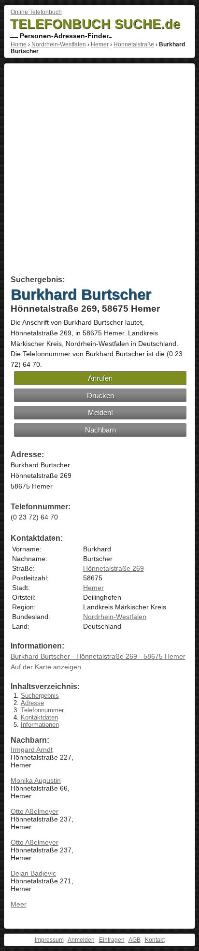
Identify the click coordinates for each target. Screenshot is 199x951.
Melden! (100, 412)
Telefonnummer (42, 710)
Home (19, 44)
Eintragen (112, 940)
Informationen (40, 724)
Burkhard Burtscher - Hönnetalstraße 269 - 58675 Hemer (98, 656)
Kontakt (155, 940)
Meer (19, 904)
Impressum (49, 940)
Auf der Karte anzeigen (46, 667)
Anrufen (100, 378)
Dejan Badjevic (33, 873)
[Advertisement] (99, 171)
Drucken (100, 395)
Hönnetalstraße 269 (113, 568)
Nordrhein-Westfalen (58, 44)
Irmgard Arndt (32, 749)
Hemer (100, 44)
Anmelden (81, 940)
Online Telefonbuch (36, 12)
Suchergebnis (40, 695)
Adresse (32, 702)
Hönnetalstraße (134, 44)
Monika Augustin (36, 780)
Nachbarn (100, 430)
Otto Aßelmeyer (34, 811)
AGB (134, 940)
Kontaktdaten (39, 717)
